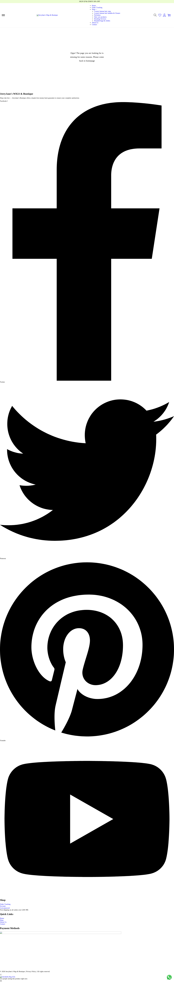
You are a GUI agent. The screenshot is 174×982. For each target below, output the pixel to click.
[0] (159, 15)
